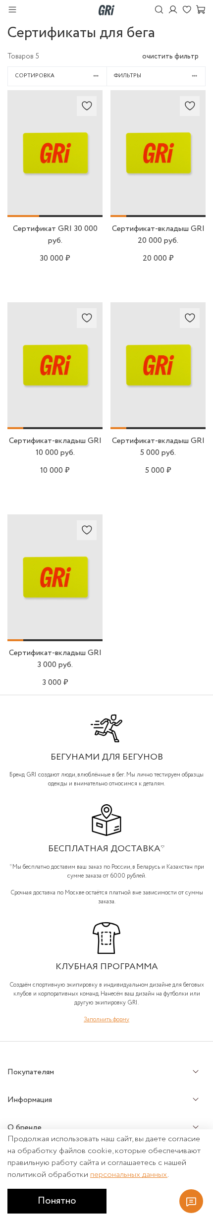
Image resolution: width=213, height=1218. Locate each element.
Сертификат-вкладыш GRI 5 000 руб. (158, 446)
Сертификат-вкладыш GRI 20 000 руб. (158, 234)
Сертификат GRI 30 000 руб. (55, 234)
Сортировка (34, 76)
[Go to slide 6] (198, 216)
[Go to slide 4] (166, 216)
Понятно (57, 1201)
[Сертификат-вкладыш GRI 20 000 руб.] (158, 211)
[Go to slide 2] (55, 216)
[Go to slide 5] (182, 216)
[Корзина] (201, 10)
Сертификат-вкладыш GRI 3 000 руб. (55, 658)
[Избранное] (187, 10)
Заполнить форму (106, 1019)
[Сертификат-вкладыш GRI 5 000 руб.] (158, 423)
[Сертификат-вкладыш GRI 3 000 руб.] (55, 635)
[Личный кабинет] (173, 10)
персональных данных (128, 1174)
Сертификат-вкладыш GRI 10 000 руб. (55, 446)
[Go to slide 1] (23, 216)
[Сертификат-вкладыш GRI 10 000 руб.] (55, 423)
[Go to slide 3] (87, 216)
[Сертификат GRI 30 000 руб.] (55, 211)
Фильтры (127, 76)
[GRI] (106, 9)
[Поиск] (159, 10)
